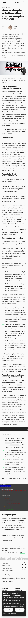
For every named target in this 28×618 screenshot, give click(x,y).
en (18, 2)
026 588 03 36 (9, 570)
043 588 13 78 (9, 568)
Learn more (10, 581)
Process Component (15, 438)
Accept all (8, 609)
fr (21, 2)
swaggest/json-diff (10, 462)
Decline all (19, 609)
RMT (23, 395)
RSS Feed (22, 552)
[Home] (4, 2)
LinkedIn (5, 550)
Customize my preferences (10, 613)
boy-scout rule (17, 219)
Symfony (4, 143)
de (15, 2)
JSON (3, 389)
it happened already (15, 331)
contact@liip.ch (6, 565)
